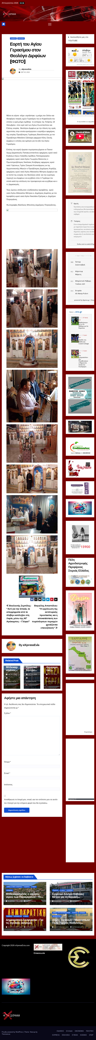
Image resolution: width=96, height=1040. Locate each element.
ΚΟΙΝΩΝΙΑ (9, 890)
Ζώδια (79, 244)
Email (7, 773)
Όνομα (7, 762)
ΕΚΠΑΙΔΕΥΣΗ (18, 916)
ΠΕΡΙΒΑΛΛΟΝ (57, 916)
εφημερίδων (91, 121)
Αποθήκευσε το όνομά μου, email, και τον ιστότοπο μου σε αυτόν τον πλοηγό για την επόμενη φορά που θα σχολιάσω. (30, 801)
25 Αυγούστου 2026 (15, 901)
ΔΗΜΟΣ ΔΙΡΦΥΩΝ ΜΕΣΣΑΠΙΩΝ (61, 912)
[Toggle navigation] (50, 24)
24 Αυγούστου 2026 (61, 901)
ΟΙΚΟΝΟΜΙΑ (79, 1031)
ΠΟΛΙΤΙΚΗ (89, 1031)
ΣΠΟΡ (91, 1035)
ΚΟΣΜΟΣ (83, 1035)
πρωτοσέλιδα (82, 121)
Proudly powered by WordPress (13, 1032)
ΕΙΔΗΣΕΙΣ (13, 38)
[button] (72, 427)
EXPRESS (56, 1035)
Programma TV (72, 799)
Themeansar (6, 1034)
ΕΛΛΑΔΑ (69, 1031)
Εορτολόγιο (88, 732)
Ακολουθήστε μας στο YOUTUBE (78, 39)
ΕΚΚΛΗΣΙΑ (21, 38)
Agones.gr (86, 300)
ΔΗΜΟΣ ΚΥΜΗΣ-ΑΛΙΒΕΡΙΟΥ (14, 886)
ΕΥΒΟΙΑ (33, 886)
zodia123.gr (91, 244)
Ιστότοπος (8, 785)
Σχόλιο (7, 713)
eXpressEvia (26, 69)
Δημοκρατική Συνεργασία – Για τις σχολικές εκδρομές (24, 921)
